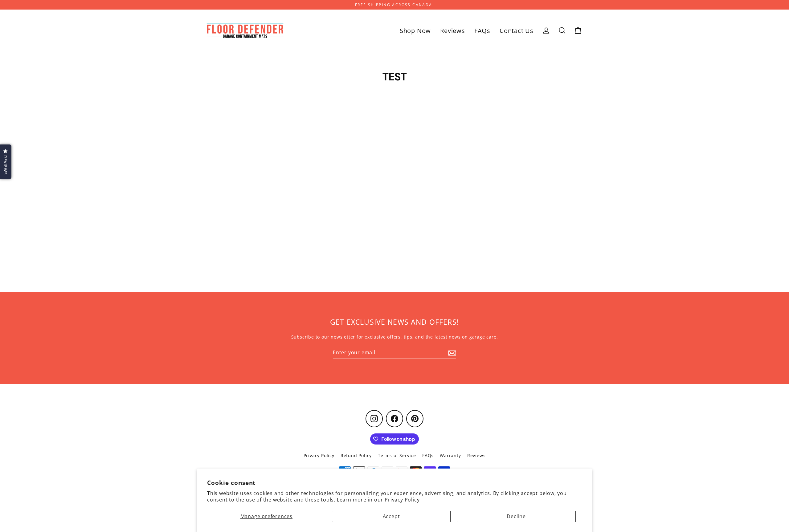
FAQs (482, 30)
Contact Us (516, 30)
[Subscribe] (451, 352)
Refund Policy (356, 455)
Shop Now (415, 30)
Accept (391, 516)
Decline (516, 516)
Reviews (452, 30)
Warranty (450, 455)
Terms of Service (397, 455)
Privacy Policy (402, 499)
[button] (5, 161)
